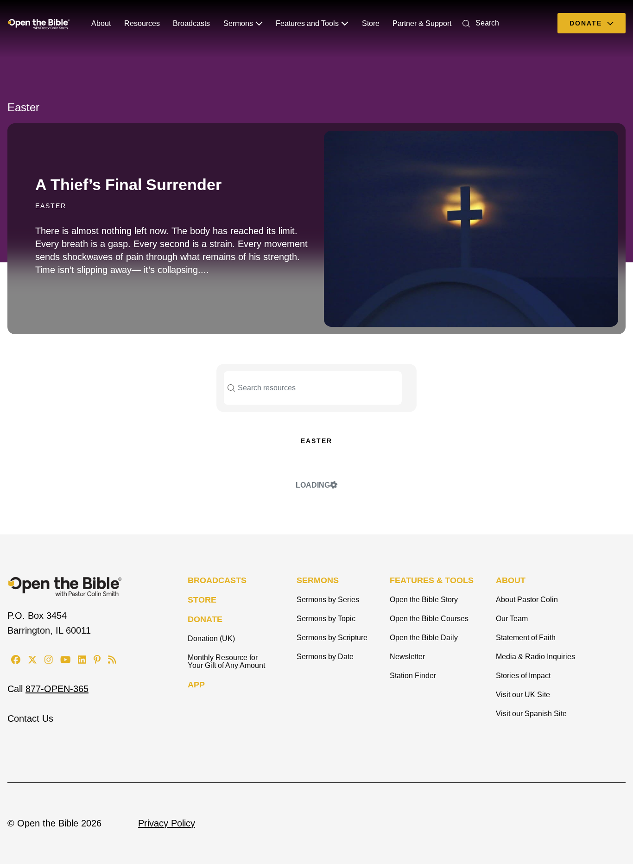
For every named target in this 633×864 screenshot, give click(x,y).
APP (196, 684)
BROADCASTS (217, 580)
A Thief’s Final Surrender (128, 184)
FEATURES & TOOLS (432, 580)
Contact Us (30, 718)
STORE (202, 600)
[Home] (38, 23)
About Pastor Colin (527, 600)
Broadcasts (191, 23)
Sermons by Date (325, 657)
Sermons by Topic (326, 619)
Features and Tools (307, 23)
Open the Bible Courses (429, 619)
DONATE (205, 619)
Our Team (512, 619)
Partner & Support (421, 23)
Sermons (238, 23)
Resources (142, 23)
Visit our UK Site (523, 695)
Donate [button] (587, 23)
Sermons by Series (328, 600)
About (101, 23)
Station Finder (413, 676)
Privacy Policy (166, 823)
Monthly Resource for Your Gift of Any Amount (226, 661)
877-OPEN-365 (57, 689)
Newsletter (407, 657)
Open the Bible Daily (424, 638)
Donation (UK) (211, 638)
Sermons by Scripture (332, 638)
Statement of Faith (526, 638)
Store (371, 23)
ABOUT (510, 580)
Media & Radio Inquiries (535, 657)
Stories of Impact (523, 676)
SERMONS (318, 580)
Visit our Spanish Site (531, 714)
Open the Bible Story (424, 600)
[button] (479, 23)
